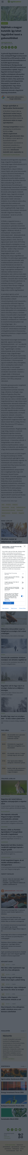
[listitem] (14, 574)
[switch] (22, 577)
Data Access (14, 608)
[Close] (25, 546)
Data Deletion (5, 608)
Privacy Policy (22, 608)
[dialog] (14, 577)
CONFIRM (8, 603)
